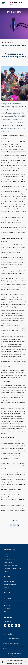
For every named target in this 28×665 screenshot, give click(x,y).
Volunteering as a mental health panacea (13, 45)
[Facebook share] (11, 525)
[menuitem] (16, 3)
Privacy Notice (18, 663)
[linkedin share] (18, 525)
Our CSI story (9, 42)
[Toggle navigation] (3, 3)
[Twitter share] (14, 525)
